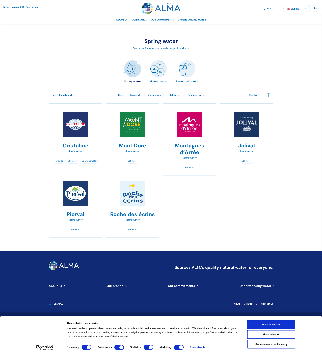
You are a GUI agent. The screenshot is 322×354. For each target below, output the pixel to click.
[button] (297, 8)
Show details (197, 347)
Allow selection (271, 334)
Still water (174, 94)
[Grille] (268, 95)
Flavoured (134, 94)
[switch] (119, 347)
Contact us (31, 7)
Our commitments (162, 19)
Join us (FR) (17, 7)
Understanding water (192, 19)
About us (122, 19)
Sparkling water (196, 94)
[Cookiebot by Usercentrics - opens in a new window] (44, 347)
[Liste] (262, 95)
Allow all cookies (271, 324)
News (6, 7)
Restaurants (154, 94)
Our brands (139, 19)
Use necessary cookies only (271, 344)
